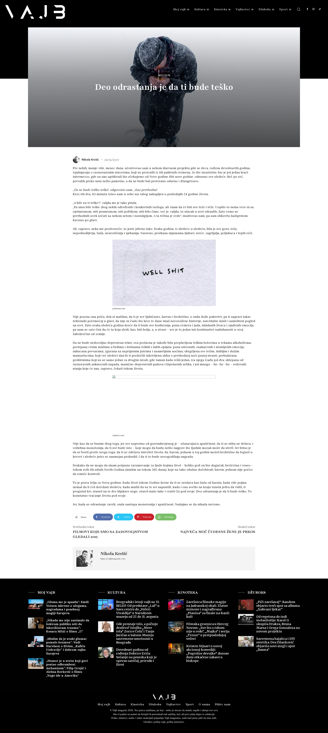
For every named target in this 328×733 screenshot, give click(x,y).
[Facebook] (307, 9)
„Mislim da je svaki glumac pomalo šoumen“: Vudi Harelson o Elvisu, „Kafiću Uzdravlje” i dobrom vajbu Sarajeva (66, 646)
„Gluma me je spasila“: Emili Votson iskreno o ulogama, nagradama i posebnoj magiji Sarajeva (67, 607)
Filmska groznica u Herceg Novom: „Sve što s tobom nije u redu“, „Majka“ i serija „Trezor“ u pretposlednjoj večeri (207, 631)
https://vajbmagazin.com (112, 558)
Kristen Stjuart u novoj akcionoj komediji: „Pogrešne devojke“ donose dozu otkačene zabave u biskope (207, 653)
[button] (298, 9)
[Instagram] (313, 9)
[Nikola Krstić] (77, 159)
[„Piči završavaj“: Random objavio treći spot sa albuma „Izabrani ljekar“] (246, 604)
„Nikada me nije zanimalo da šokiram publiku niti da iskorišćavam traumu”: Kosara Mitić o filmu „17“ (67, 625)
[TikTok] (320, 9)
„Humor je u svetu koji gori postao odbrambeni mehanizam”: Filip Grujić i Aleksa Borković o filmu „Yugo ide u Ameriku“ (67, 668)
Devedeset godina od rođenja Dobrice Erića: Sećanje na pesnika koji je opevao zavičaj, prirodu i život (136, 657)
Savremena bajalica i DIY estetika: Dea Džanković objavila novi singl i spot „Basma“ (275, 644)
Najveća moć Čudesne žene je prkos (217, 531)
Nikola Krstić (90, 159)
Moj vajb (164, 75)
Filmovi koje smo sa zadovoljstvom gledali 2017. (110, 534)
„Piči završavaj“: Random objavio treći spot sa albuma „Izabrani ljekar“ (278, 605)
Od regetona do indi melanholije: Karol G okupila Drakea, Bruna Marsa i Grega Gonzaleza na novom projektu (278, 624)
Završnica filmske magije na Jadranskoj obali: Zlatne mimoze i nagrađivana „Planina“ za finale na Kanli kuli (207, 609)
